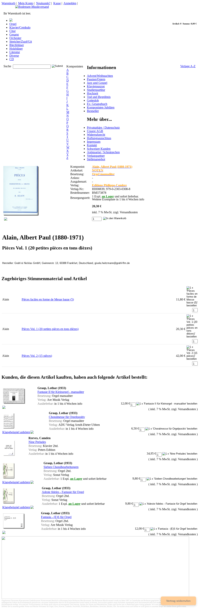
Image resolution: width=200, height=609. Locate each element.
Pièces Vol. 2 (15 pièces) (37, 355)
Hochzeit (92, 93)
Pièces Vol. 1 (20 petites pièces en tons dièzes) (50, 329)
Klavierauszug (96, 86)
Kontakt (92, 145)
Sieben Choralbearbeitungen (61, 467)
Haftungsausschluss (99, 138)
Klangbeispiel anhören (16, 432)
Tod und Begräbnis (99, 97)
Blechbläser (16, 45)
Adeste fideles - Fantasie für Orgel (63, 492)
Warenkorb (8, 3)
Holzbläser (16, 48)
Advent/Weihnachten (100, 75)
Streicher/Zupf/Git (20, 41)
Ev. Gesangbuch (97, 104)
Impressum (93, 141)
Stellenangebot (96, 159)
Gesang (14, 34)
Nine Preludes (37, 442)
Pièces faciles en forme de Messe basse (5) (48, 299)
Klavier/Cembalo (19, 27)
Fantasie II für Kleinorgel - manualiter (61, 392)
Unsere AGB (95, 131)
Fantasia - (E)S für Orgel (56, 517)
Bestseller (93, 111)
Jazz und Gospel (97, 82)
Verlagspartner (96, 155)
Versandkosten (129, 212)
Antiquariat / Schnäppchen (103, 152)
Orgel (12, 24)
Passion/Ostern (96, 79)
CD (11, 59)
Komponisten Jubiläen (100, 107)
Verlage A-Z (188, 66)
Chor (12, 31)
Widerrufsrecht (96, 134)
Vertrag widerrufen (178, 600)
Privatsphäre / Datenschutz (103, 127)
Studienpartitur (96, 89)
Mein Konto (25, 3)
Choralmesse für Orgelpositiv (67, 417)
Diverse (14, 55)
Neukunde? (43, 3)
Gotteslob (93, 100)
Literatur (14, 52)
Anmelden (69, 3)
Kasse (57, 3)
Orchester (15, 38)
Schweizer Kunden (99, 148)
